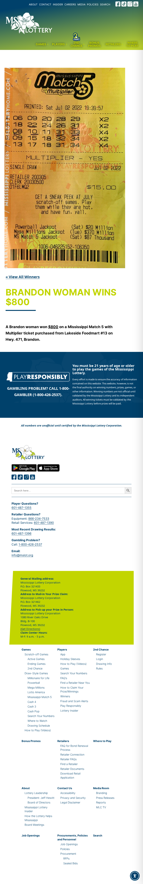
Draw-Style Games (36, 673)
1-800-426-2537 (30, 544)
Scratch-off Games (36, 654)
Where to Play (132, 44)
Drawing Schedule (39, 725)
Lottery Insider (69, 710)
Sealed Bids (70, 863)
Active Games (36, 659)
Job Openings (31, 835)
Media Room (101, 788)
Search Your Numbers (41, 716)
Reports (101, 802)
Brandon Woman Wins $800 (61, 297)
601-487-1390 (44, 522)
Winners (65, 696)
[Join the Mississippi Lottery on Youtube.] (136, 3)
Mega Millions (36, 687)
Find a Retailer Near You (75, 682)
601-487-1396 (21, 533)
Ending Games (36, 663)
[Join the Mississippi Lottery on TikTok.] (124, 3)
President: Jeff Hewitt (41, 797)
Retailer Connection (72, 754)
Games (41, 44)
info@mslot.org (22, 555)
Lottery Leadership (36, 793)
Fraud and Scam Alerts (74, 701)
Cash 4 (32, 701)
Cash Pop (33, 711)
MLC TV (101, 807)
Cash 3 (32, 706)
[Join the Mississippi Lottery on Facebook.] (118, 3)
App (62, 654)
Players (58, 44)
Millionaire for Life (38, 678)
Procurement (68, 853)
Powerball (34, 682)
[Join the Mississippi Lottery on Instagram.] (130, 3)
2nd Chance (76, 44)
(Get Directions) (30, 629)
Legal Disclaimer (70, 802)
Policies (65, 849)
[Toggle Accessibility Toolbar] (134, 875)
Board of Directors (39, 802)
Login (99, 659)
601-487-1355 (21, 507)
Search (97, 835)
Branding (101, 793)
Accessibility (67, 793)
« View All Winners (23, 276)
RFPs (66, 858)
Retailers (113, 44)
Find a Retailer (69, 764)
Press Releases (105, 797)
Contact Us (64, 788)
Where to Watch (37, 720)
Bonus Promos (94, 44)
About (26, 788)
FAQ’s (63, 678)
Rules (99, 668)
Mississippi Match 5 (40, 697)
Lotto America (36, 692)
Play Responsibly (70, 705)
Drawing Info (104, 663)
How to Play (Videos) (38, 730)
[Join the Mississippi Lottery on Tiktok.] (20, 477)
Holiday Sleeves (70, 659)
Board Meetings (34, 824)
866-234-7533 (38, 518)
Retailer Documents (72, 768)
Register (101, 654)
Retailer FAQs (68, 759)
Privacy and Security (73, 797)
